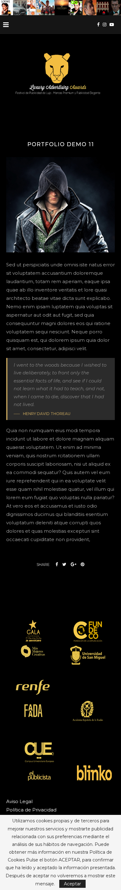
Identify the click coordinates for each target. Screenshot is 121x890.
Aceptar (72, 884)
